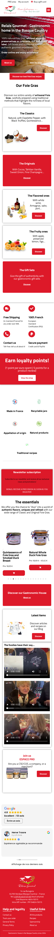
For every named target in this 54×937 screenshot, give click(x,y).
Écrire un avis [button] (13, 820)
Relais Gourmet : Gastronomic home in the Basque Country (25, 28)
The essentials (27, 502)
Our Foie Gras (27, 85)
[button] (48, 10)
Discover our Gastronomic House (27, 593)
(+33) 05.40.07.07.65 (22, 896)
